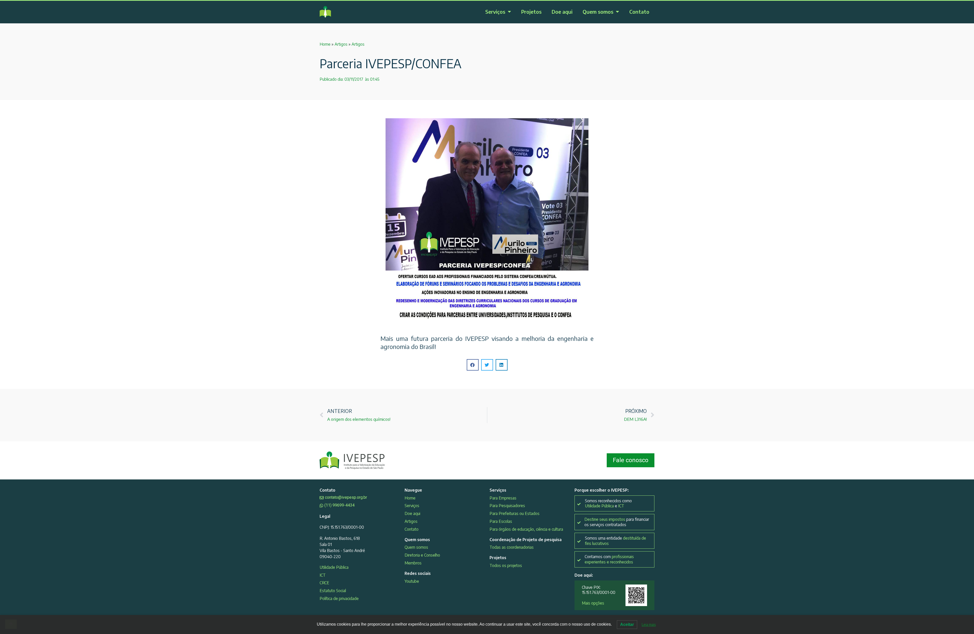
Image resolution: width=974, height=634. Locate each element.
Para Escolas (501, 521)
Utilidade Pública (334, 567)
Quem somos (598, 11)
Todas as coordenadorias (512, 547)
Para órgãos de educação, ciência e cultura (526, 529)
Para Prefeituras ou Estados (515, 513)
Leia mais (649, 624)
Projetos (531, 11)
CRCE (324, 582)
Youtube (412, 581)
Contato (639, 11)
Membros (413, 562)
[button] (473, 365)
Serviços (495, 11)
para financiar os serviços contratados (616, 522)
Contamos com (609, 559)
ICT (323, 575)
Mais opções (593, 603)
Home (325, 44)
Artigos (341, 44)
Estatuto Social (333, 590)
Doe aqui (562, 11)
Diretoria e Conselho (422, 555)
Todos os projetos (506, 565)
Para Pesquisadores (507, 505)
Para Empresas (503, 497)
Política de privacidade (339, 598)
